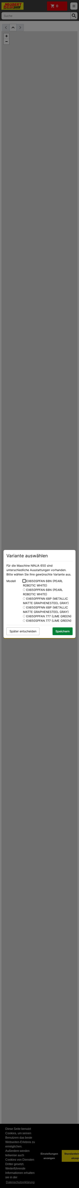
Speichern (62, 631)
